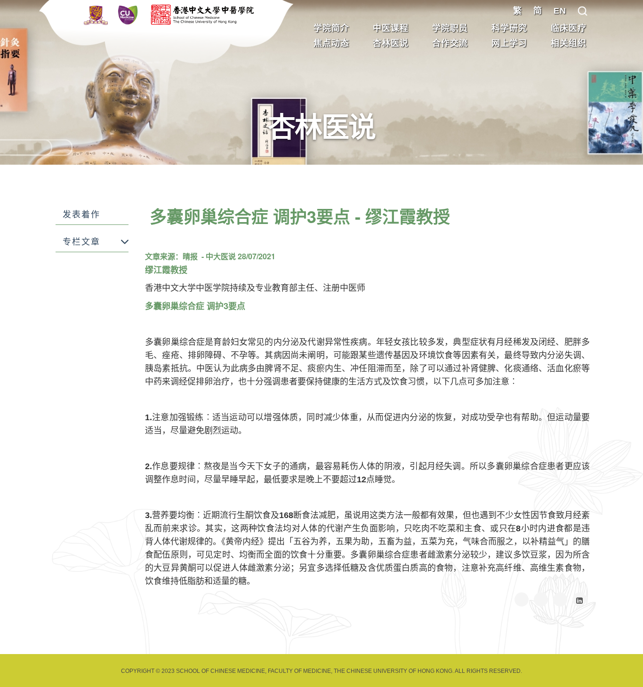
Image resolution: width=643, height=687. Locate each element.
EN (560, 11)
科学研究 (509, 28)
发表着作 (81, 214)
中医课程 (391, 28)
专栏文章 (81, 242)
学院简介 (331, 28)
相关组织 (569, 43)
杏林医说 (391, 43)
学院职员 (450, 28)
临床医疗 (569, 28)
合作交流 (450, 43)
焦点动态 (331, 43)
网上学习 (509, 43)
